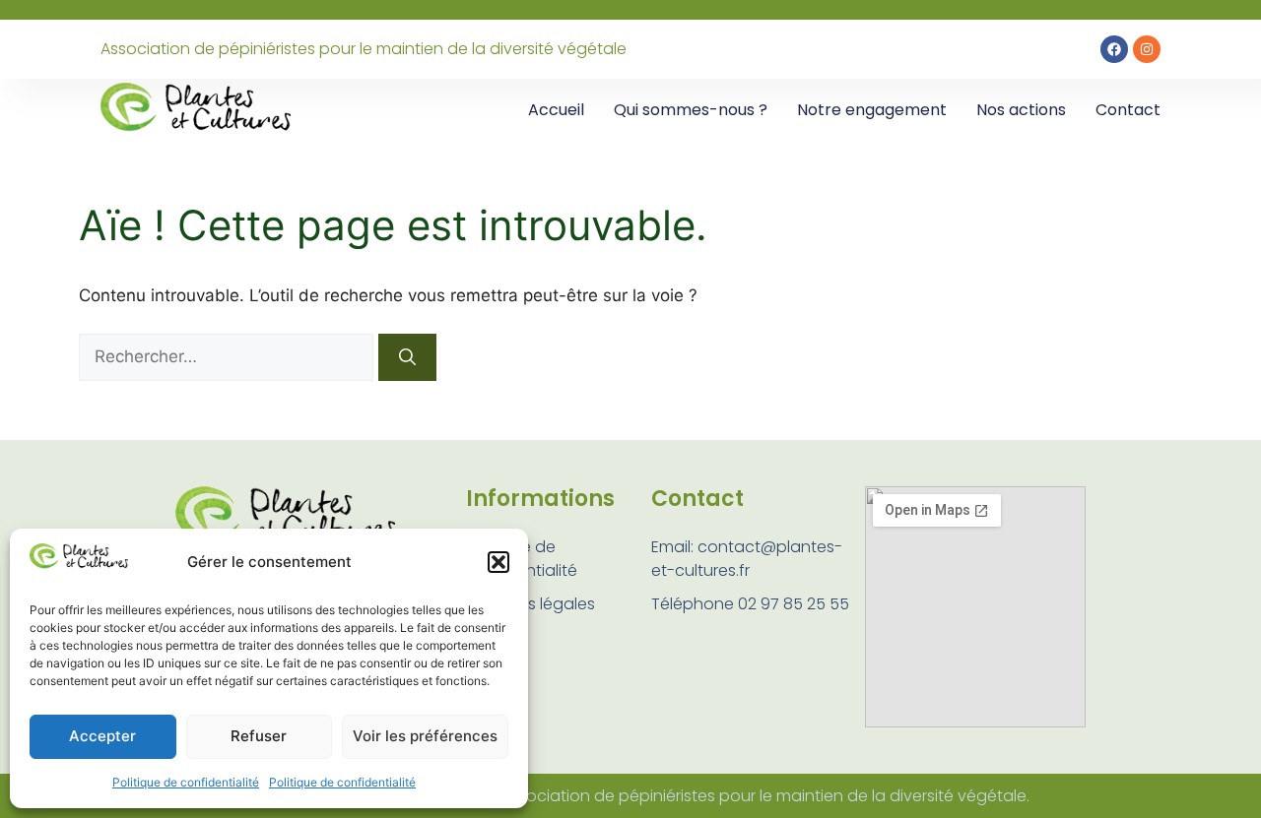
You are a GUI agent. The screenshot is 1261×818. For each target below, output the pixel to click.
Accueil (556, 109)
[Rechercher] (407, 357)
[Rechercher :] (228, 356)
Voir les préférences (425, 735)
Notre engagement (872, 109)
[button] (498, 562)
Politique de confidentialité (185, 782)
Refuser (259, 735)
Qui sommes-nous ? (690, 109)
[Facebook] (1114, 49)
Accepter (102, 735)
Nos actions (1021, 109)
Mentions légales (530, 604)
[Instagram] (1147, 49)
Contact (1128, 109)
